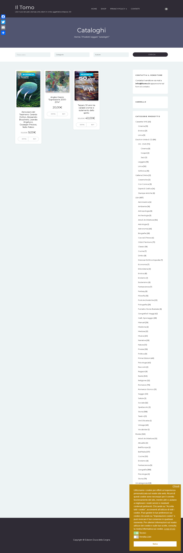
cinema (141, 126)
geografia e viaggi (146, 313)
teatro (141, 416)
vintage (141, 425)
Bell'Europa (143, 447)
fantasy (141, 291)
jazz (143, 157)
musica (141, 336)
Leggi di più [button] (169, 529)
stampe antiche (145, 193)
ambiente (142, 206)
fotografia (142, 304)
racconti (142, 367)
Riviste (138, 434)
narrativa (142, 340)
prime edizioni (144, 358)
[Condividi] (3, 32)
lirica (140, 135)
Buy (34, 139)
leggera (141, 162)
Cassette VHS (141, 122)
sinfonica (142, 171)
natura (141, 345)
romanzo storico (145, 389)
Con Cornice (143, 184)
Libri (137, 197)
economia (142, 264)
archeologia (143, 215)
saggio (141, 394)
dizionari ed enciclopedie (149, 260)
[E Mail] (94, 532)
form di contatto (142, 87)
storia (140, 412)
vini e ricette (144, 421)
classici (141, 246)
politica (141, 354)
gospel (144, 153)
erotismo (142, 278)
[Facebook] (89, 532)
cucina (141, 251)
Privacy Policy (118, 9)
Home (94, 9)
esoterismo (143, 282)
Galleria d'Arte (141, 175)
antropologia (144, 211)
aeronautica (143, 202)
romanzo (142, 385)
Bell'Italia (142, 452)
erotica (141, 131)
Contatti (135, 9)
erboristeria (143, 269)
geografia (142, 470)
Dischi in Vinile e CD (143, 139)
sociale (141, 403)
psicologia (142, 363)
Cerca (151, 54)
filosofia (141, 296)
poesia (141, 349)
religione (142, 380)
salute (141, 398)
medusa (141, 331)
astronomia (143, 229)
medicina (142, 327)
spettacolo (143, 407)
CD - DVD (142, 144)
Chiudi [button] (176, 486)
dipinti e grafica (145, 188)
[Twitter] (3, 22)
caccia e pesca (144, 238)
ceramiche (143, 180)
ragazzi (141, 371)
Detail (24, 139)
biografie (142, 233)
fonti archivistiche (146, 300)
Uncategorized (142, 483)
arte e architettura (146, 220)
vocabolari (142, 429)
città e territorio (145, 242)
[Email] (3, 27)
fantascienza (144, 287)
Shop (103, 9)
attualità (141, 443)
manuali (141, 322)
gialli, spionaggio (145, 318)
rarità (140, 376)
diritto (141, 255)
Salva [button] (155, 544)
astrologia (142, 224)
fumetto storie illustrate (148, 309)
